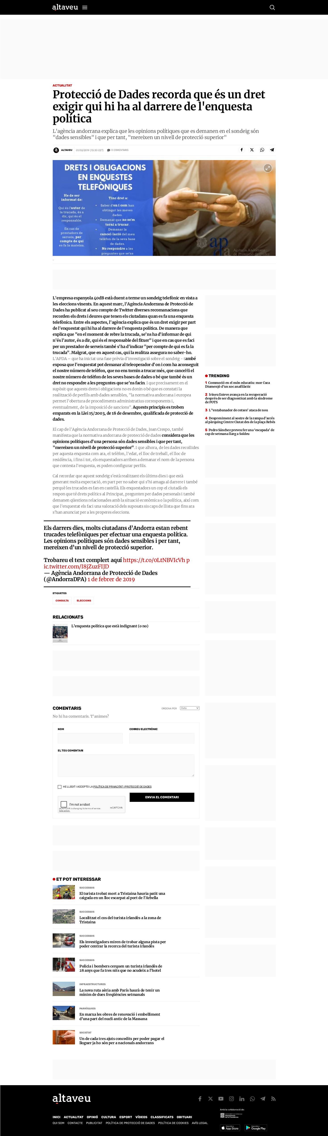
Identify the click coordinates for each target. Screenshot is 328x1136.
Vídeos (141, 1117)
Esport (125, 1117)
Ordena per (169, 708)
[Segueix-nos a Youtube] (220, 1098)
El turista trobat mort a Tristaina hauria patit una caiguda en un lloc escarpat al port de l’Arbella (122, 895)
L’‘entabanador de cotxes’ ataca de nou (238, 410)
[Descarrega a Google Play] (256, 1127)
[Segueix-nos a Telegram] (262, 1098)
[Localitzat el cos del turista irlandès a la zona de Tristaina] (64, 916)
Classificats (162, 1117)
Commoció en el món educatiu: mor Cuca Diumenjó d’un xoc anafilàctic (237, 385)
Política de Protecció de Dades (130, 1123)
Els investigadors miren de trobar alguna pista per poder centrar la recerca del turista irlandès (122, 944)
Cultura (108, 1117)
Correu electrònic (143, 729)
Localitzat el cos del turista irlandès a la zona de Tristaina (120, 920)
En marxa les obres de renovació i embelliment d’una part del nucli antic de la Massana (119, 1016)
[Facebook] (242, 150)
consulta (62, 600)
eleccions (84, 600)
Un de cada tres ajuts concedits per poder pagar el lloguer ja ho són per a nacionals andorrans (121, 1041)
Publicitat (94, 1123)
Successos (86, 887)
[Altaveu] (65, 7)
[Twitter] (252, 150)
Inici (56, 1117)
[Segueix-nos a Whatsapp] (252, 1098)
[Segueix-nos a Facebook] (199, 1098)
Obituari (184, 1117)
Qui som (58, 1123)
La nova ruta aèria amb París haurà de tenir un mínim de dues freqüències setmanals (119, 992)
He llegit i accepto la (107, 786)
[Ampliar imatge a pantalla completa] (267, 168)
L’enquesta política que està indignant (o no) (109, 626)
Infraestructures (92, 984)
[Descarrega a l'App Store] (230, 1127)
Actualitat (62, 85)
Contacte (75, 1123)
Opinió (92, 1117)
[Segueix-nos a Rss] (273, 1098)
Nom (61, 729)
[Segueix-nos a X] (210, 1098)
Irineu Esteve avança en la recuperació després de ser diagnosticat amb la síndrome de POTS (238, 398)
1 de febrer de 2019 (111, 579)
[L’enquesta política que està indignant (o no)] (60, 633)
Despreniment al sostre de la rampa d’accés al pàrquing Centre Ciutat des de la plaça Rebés (240, 420)
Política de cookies (173, 1123)
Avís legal (200, 1123)
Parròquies (87, 1008)
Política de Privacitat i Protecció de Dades (122, 786)
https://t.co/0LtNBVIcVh (154, 560)
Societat (85, 1032)
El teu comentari (70, 750)
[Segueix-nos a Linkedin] (241, 1098)
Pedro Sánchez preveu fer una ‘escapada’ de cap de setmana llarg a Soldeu (239, 432)
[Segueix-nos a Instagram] (231, 1098)
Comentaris (120, 150)
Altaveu (66, 150)
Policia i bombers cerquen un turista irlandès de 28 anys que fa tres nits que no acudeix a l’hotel (120, 968)
